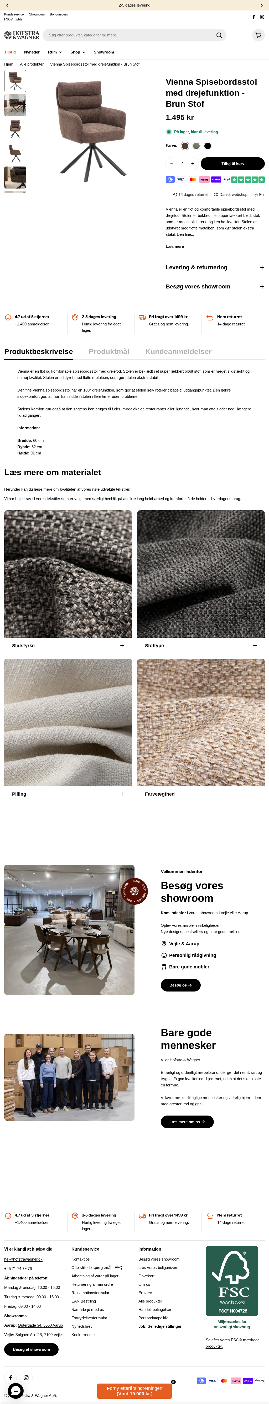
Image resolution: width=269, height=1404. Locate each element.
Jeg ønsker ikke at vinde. (193, 736)
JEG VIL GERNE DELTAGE (193, 721)
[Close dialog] (248, 642)
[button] (16, 1391)
